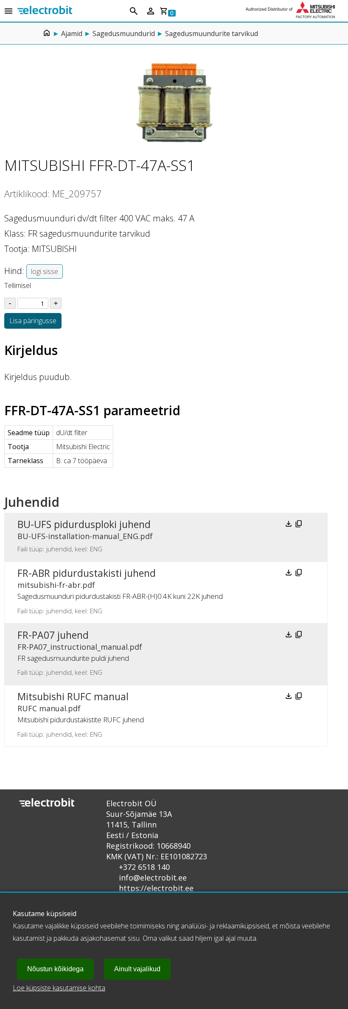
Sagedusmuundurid (124, 33)
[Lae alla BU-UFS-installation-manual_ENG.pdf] (289, 525)
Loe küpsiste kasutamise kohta (59, 987)
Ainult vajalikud (137, 969)
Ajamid (71, 33)
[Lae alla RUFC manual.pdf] (289, 697)
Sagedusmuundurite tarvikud (211, 33)
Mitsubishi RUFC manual (73, 696)
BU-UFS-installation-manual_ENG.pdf (85, 536)
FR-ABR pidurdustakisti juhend (86, 573)
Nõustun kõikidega (55, 969)
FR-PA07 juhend (53, 635)
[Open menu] (8, 11)
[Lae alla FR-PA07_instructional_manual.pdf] (289, 636)
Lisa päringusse (32, 320)
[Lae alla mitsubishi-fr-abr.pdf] (289, 574)
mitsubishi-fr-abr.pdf (56, 585)
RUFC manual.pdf (49, 708)
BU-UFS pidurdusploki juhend (84, 524)
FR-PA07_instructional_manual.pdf (79, 647)
